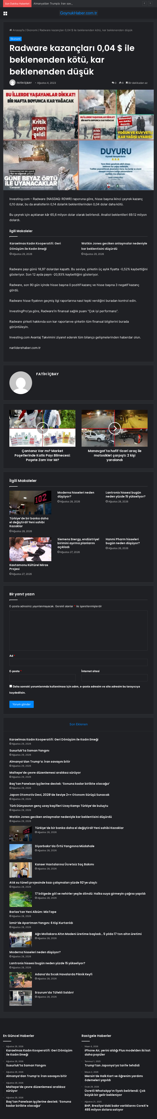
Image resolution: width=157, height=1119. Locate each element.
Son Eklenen (79, 724)
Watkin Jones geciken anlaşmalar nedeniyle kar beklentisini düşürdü (60, 817)
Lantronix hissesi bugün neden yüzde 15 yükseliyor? (126, 494)
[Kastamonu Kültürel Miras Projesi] (30, 549)
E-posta (15, 671)
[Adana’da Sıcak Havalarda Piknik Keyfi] (20, 980)
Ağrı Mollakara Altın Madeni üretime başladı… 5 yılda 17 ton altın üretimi (88, 934)
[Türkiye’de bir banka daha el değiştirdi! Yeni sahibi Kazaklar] (30, 502)
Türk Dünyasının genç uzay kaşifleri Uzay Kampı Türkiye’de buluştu (58, 806)
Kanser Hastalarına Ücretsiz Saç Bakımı (64, 864)
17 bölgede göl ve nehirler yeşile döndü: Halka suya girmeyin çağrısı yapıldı (90, 894)
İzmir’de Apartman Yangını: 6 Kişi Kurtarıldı (41, 923)
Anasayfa (18, 30)
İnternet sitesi (90, 671)
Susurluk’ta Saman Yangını (29, 750)
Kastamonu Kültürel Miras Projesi (28, 567)
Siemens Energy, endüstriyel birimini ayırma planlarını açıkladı (78, 543)
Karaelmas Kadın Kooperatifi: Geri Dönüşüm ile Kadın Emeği (53, 739)
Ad (12, 655)
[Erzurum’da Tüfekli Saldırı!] (20, 998)
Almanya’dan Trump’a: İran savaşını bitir (58, 3)
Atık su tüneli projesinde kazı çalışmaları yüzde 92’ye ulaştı (53, 883)
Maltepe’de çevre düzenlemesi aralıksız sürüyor (45, 773)
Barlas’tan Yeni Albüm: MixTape (32, 912)
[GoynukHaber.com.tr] (78, 13)
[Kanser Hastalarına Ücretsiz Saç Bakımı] (20, 870)
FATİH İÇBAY (24, 82)
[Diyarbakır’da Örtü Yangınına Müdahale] (20, 851)
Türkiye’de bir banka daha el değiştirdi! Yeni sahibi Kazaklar (28, 522)
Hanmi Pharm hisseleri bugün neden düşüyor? (123, 541)
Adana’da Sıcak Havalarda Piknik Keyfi (63, 974)
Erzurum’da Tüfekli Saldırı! (54, 992)
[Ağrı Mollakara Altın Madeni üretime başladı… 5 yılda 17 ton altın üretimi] (20, 939)
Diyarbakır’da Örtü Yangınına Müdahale (64, 846)
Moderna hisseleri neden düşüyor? (75, 494)
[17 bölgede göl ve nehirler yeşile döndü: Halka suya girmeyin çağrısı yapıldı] (20, 899)
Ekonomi (32, 30)
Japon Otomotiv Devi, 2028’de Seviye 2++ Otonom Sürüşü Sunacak (59, 795)
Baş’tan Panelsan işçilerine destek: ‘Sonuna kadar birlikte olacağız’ (59, 784)
